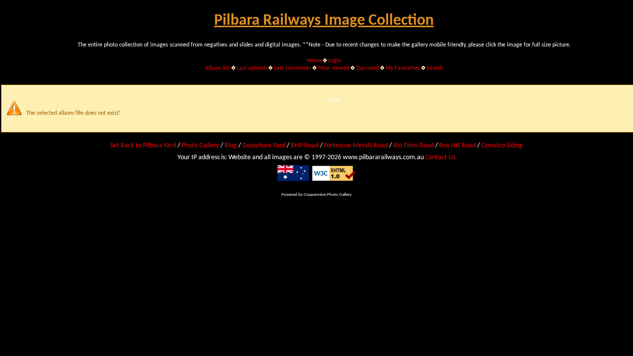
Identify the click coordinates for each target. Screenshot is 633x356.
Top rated (367, 68)
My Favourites (403, 68)
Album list (217, 68)
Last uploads (252, 68)
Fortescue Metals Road (356, 145)
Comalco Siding (502, 145)
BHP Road (304, 145)
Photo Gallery (200, 145)
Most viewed (333, 68)
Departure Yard (263, 145)
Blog (231, 145)
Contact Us (440, 157)
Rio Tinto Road (413, 145)
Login (334, 61)
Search (435, 68)
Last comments (292, 68)
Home (314, 61)
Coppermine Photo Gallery (328, 194)
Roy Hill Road (457, 145)
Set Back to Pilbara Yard (143, 145)
